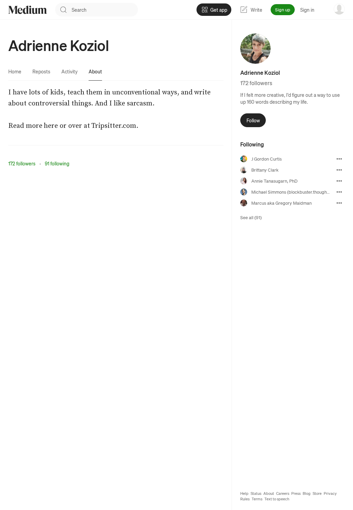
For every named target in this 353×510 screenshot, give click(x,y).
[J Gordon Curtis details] (339, 158)
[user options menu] (339, 8)
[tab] (14, 71)
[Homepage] (27, 10)
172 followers (22, 163)
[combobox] (105, 10)
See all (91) (251, 217)
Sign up (282, 9)
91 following (57, 163)
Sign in (307, 10)
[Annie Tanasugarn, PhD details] (339, 180)
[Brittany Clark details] (339, 169)
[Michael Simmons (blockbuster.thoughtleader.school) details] (339, 191)
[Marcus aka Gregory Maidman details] (339, 202)
